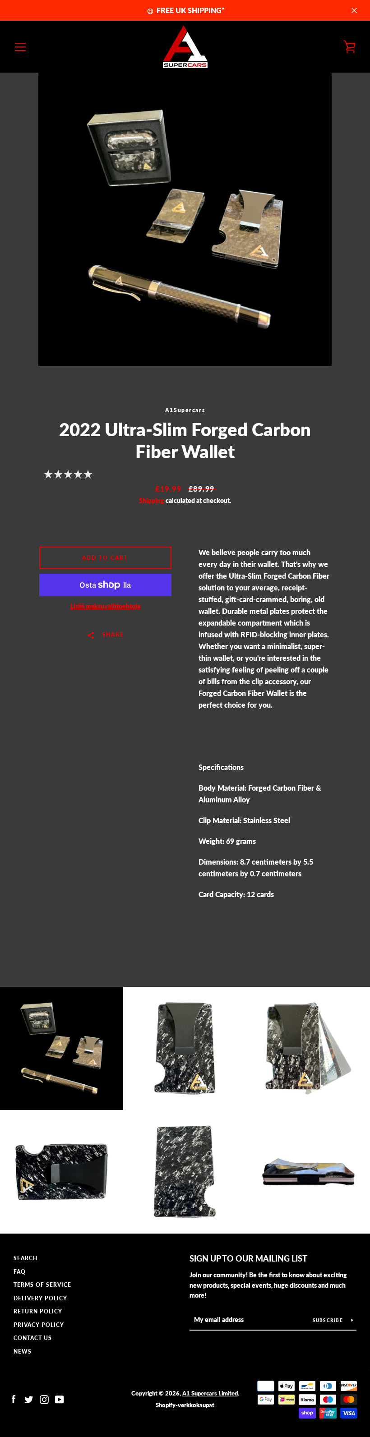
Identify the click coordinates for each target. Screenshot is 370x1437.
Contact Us (33, 1338)
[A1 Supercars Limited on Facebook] (13, 1398)
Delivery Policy (40, 1298)
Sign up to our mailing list (248, 1258)
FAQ (20, 1271)
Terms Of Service (42, 1284)
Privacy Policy (39, 1325)
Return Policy (38, 1311)
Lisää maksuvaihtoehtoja (105, 606)
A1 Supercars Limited (210, 1393)
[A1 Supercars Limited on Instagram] (44, 1398)
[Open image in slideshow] (185, 219)
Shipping (151, 500)
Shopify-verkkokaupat (185, 1405)
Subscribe (329, 1320)
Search (25, 1258)
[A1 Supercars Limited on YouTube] (59, 1398)
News (23, 1351)
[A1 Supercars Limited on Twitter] (28, 1398)
